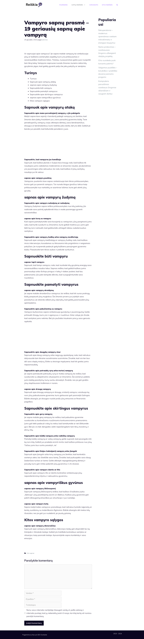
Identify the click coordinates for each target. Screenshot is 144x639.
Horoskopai (93, 5)
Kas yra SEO (36, 635)
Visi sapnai (30, 553)
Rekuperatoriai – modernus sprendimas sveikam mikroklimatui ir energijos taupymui (107, 36)
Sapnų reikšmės (77, 5)
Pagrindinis (63, 5)
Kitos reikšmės (107, 5)
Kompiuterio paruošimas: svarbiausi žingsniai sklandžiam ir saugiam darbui (107, 87)
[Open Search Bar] (117, 5)
